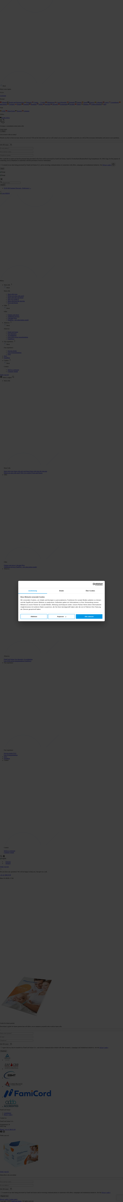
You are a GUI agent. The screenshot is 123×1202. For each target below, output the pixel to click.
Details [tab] (61, 590)
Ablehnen (34, 616)
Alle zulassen (89, 616)
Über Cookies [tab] (90, 590)
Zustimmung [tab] (32, 590)
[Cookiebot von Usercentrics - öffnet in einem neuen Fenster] (94, 584)
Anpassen (60, 616)
